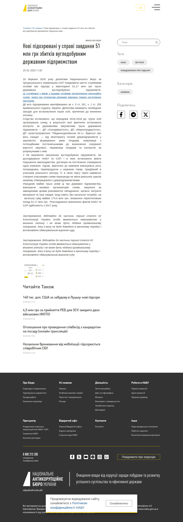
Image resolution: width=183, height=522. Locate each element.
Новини (125, 92)
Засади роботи (29, 397)
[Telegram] (93, 457)
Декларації (100, 409)
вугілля (139, 62)
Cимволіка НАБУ (30, 433)
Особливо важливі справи (71, 392)
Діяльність (101, 382)
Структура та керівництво (34, 388)
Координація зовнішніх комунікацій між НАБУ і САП (35, 428)
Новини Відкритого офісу (70, 426)
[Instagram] (100, 457)
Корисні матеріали (67, 430)
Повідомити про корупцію (139, 457)
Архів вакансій (138, 392)
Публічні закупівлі (139, 430)
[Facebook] (72, 457)
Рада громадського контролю (144, 426)
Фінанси (99, 397)
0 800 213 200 (30, 454)
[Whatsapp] (106, 457)
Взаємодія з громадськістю (107, 401)
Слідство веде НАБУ (68, 435)
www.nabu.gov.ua (147, 509)
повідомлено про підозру (135, 70)
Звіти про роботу (102, 388)
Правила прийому (139, 397)
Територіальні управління (34, 392)
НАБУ (123, 62)
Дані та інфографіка (104, 392)
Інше (134, 420)
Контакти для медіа (31, 437)
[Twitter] (79, 457)
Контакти (100, 420)
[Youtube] (86, 457)
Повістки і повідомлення (70, 397)
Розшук (62, 401)
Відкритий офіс (68, 420)
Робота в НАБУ (140, 382)
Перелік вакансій (139, 388)
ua (140, 7)
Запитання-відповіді (32, 401)
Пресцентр (29, 420)
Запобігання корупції (104, 405)
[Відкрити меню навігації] (156, 7)
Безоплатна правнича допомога (145, 435)
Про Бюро (29, 382)
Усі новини (65, 382)
